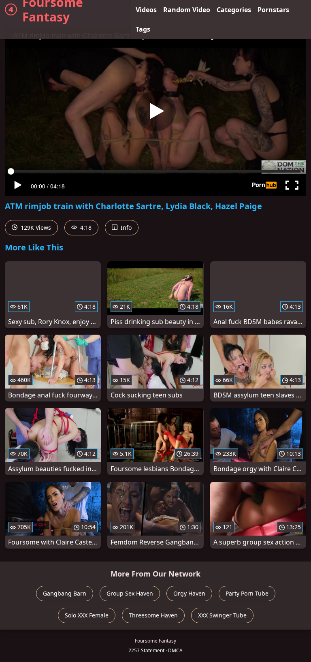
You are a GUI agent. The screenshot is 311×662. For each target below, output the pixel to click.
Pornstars (273, 9)
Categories (234, 9)
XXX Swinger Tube (222, 615)
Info (125, 227)
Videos (146, 9)
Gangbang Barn (64, 593)
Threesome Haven (153, 615)
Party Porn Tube (247, 593)
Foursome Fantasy (52, 9)
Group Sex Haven (130, 593)
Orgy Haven (189, 593)
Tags (143, 29)
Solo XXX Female (87, 615)
